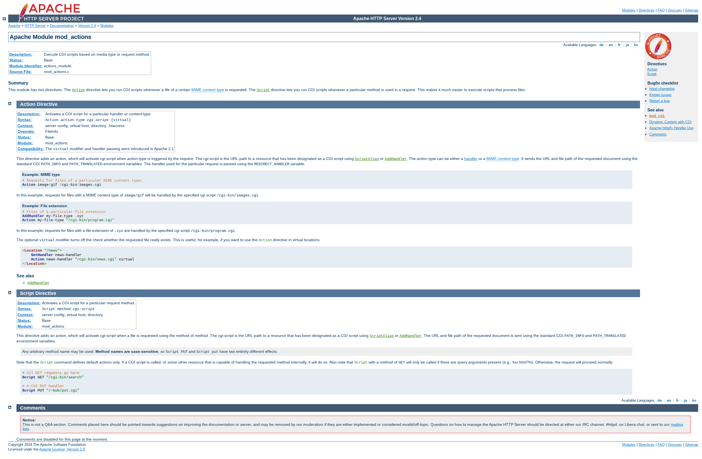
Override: (26, 131)
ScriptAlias (367, 159)
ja (627, 45)
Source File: (20, 71)
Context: (26, 125)
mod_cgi (657, 116)
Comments (658, 134)
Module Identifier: (26, 66)
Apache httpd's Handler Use (671, 128)
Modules (629, 10)
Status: (16, 60)
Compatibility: (31, 149)
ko (636, 45)
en (611, 45)
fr (619, 45)
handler (470, 158)
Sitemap (691, 10)
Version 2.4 (87, 26)
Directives (647, 10)
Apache (14, 26)
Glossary (675, 10)
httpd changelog (662, 89)
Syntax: (25, 119)
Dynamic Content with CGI (670, 122)
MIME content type (207, 90)
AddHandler (396, 159)
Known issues (660, 95)
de (601, 45)
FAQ (661, 10)
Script (263, 90)
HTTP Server (35, 26)
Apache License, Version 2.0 (62, 449)
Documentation (62, 26)
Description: (20, 54)
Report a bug (659, 101)
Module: (25, 143)
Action (78, 90)
